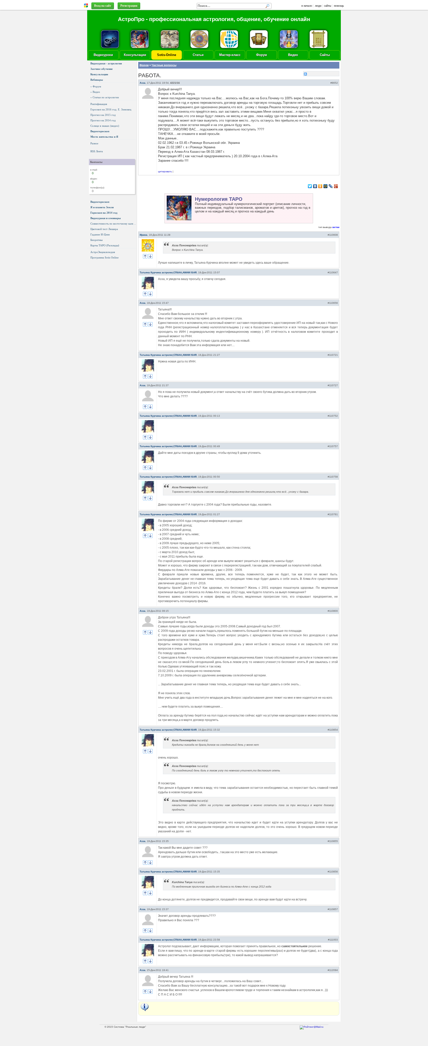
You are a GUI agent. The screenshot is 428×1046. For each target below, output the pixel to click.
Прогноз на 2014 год (103, 120)
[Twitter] (310, 186)
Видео (293, 55)
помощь (339, 5)
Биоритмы (96, 239)
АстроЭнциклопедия (102, 252)
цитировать (165, 171)
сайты (327, 5)
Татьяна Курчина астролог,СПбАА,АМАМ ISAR (168, 272)
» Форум (95, 86)
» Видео (95, 91)
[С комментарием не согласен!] (150, 256)
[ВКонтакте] (315, 186)
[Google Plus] (336, 186)
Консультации (135, 55)
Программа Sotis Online (104, 257)
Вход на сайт (102, 5)
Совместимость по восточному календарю (113, 223)
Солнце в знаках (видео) (104, 125)
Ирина (143, 234)
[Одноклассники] (320, 186)
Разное (94, 143)
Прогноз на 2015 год (103, 114)
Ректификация (98, 103)
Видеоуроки (103, 55)
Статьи (198, 55)
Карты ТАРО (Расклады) (104, 245)
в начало (306, 5)
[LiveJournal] (330, 186)
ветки (335, 227)
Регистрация (128, 5)
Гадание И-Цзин (100, 234)
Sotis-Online (166, 55)
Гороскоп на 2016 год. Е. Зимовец (110, 109)
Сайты (325, 55)
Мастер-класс (230, 55)
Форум (261, 55)
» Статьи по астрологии (104, 97)
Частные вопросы (164, 65)
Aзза (142, 82)
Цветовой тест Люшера (104, 229)
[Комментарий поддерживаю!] (145, 256)
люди (318, 5)
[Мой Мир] (325, 186)
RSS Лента (96, 151)
